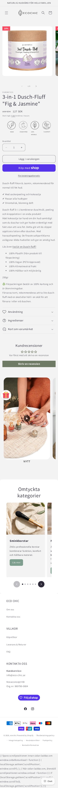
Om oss (10, 609)
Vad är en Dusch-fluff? (24, 246)
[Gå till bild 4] (30, 584)
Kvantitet (6, 141)
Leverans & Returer (16, 644)
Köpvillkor (11, 637)
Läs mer (16, 562)
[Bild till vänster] (21, 86)
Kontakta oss (13, 616)
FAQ (8, 651)
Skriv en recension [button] (29, 364)
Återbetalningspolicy (45, 735)
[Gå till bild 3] (27, 584)
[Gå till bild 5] (33, 584)
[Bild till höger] (36, 86)
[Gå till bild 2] (25, 584)
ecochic (13, 735)
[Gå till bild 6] (35, 584)
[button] (6, 12)
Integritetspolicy (16, 740)
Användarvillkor (33, 740)
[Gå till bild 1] (22, 584)
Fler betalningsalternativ (29, 175)
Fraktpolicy (47, 740)
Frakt (13, 116)
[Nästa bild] (41, 584)
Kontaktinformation (30, 745)
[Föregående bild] (17, 584)
